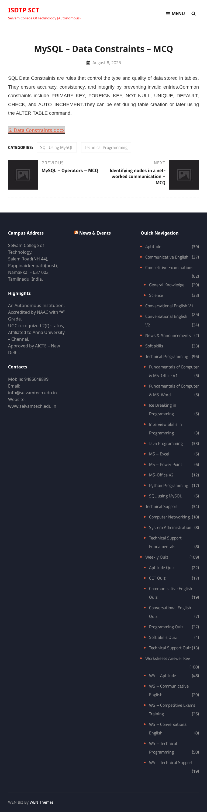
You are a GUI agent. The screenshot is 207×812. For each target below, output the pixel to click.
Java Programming (166, 443)
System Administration (170, 527)
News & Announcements (168, 335)
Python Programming (168, 485)
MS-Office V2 (161, 475)
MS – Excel (159, 454)
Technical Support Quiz (170, 647)
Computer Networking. (170, 517)
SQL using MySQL (56, 147)
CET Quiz (157, 578)
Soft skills (154, 346)
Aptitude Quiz (161, 567)
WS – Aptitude (162, 675)
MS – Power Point (165, 464)
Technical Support (161, 506)
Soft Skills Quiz (163, 637)
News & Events (95, 233)
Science (156, 295)
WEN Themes (42, 802)
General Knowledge (166, 284)
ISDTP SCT (23, 9)
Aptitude (153, 246)
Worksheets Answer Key (167, 658)
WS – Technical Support (171, 762)
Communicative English (166, 257)
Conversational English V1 (169, 305)
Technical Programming (106, 147)
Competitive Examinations (169, 267)
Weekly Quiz (156, 557)
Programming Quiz (166, 626)
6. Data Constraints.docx (36, 130)
